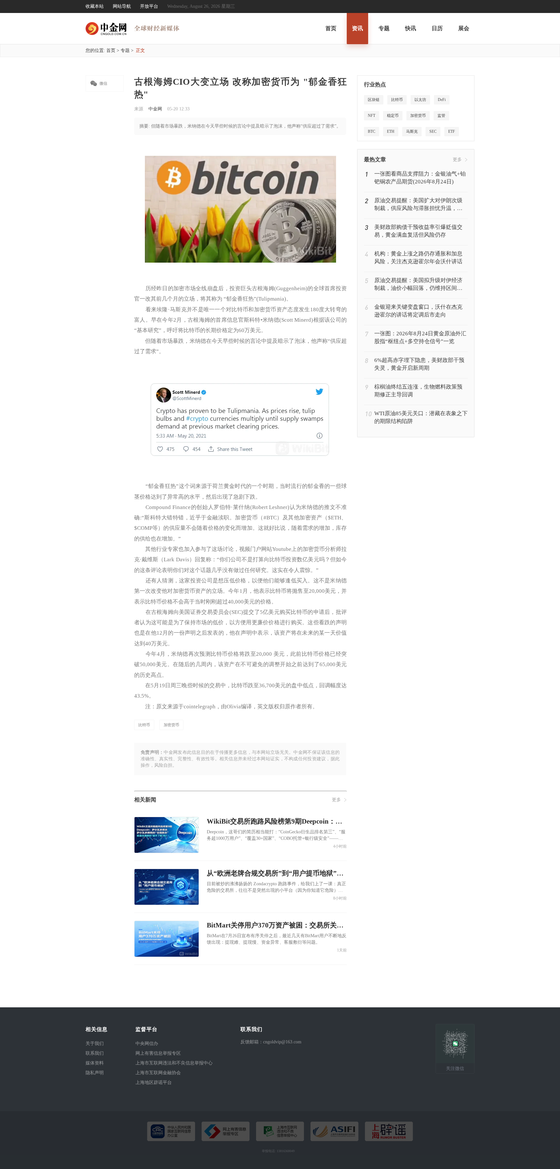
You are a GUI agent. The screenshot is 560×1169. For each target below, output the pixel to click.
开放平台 (149, 6)
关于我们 (95, 1043)
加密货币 (171, 725)
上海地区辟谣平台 (153, 1082)
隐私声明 (95, 1072)
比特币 (144, 725)
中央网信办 (146, 1043)
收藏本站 (95, 6)
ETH (390, 131)
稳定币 (393, 115)
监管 (441, 115)
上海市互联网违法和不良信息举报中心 (174, 1063)
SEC (433, 131)
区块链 (373, 99)
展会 (463, 28)
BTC (371, 131)
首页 (330, 28)
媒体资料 (95, 1063)
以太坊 (420, 99)
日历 (437, 28)
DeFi (442, 99)
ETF (451, 131)
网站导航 (122, 6)
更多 (336, 799)
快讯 (410, 28)
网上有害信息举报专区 (158, 1053)
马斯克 (412, 131)
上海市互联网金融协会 (158, 1072)
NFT (371, 115)
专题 (384, 28)
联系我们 (95, 1053)
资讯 (357, 28)
